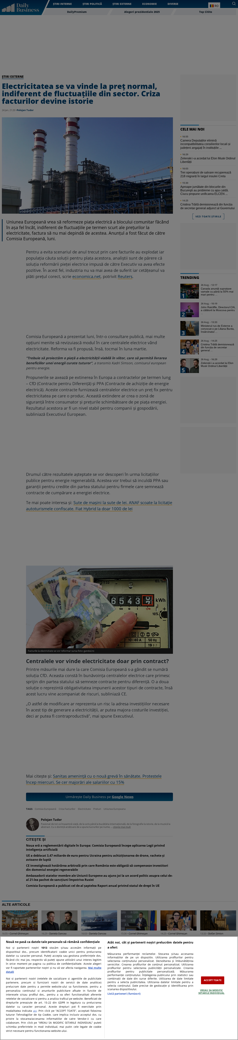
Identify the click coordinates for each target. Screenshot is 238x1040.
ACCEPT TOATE (212, 980)
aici (35, 1010)
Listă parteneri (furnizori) (124, 993)
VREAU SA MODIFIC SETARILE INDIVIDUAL (211, 991)
